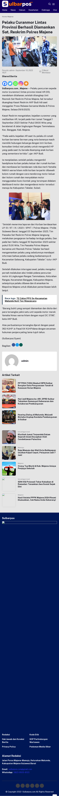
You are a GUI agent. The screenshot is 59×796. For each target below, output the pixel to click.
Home (4, 10)
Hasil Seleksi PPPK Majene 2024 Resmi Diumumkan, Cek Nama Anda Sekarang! (37, 499)
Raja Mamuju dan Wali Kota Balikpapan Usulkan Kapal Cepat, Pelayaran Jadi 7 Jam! (37, 452)
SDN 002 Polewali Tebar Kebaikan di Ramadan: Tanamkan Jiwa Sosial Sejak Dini (36, 484)
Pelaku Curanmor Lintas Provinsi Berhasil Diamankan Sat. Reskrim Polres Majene (28, 27)
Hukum (22, 10)
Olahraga (46, 10)
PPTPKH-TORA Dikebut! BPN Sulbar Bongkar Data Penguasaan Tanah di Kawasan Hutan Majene (35, 385)
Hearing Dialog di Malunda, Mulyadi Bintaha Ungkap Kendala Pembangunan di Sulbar (37, 417)
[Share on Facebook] (13, 345)
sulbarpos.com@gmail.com (20, 769)
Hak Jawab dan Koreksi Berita (13, 740)
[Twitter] (10, 82)
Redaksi (6, 735)
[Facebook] (4, 82)
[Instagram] (20, 82)
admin (12, 70)
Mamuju (21, 448)
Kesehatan (33, 10)
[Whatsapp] (15, 82)
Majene (20, 463)
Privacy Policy (9, 747)
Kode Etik (34, 735)
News (13, 10)
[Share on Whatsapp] (21, 345)
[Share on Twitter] (17, 345)
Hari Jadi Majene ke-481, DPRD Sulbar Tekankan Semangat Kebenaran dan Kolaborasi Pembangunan (36, 401)
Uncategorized (24, 432)
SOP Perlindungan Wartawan (39, 740)
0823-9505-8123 (21, 772)
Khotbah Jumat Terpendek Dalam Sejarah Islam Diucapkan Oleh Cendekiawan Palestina (34, 436)
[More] (26, 82)
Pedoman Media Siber (40, 747)
